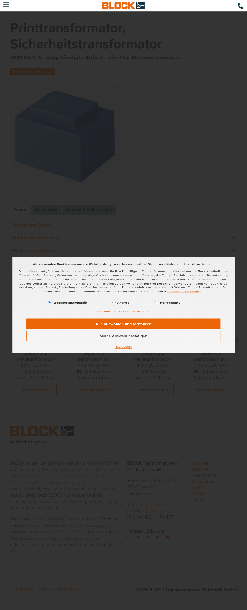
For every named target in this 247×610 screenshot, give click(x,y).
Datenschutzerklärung (184, 291)
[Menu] (6, 5)
